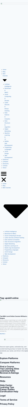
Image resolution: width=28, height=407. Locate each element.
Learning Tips (7, 387)
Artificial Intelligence (11, 231)
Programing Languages (11, 250)
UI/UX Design (9, 252)
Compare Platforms (10, 362)
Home (4, 69)
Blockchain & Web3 (10, 233)
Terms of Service (8, 400)
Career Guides (7, 389)
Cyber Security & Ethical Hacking (14, 237)
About (4, 167)
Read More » (3, 333)
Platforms (5, 159)
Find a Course (7, 366)
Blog (4, 71)
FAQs (2, 381)
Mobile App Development (12, 248)
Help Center (6, 385)
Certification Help (9, 391)
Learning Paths (7, 371)
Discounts (6, 163)
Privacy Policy (7, 404)
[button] (4, 177)
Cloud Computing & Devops (13, 235)
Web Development (10, 254)
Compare (5, 161)
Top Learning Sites (9, 368)
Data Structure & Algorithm (13, 241)
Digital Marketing (10, 244)
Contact (5, 165)
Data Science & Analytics (12, 239)
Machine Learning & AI (11, 246)
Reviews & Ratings (9, 373)
